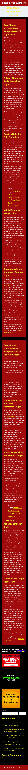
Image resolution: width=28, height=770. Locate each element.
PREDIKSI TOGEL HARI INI (16, 767)
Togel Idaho (12, 94)
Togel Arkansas (11, 416)
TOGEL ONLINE (7, 21)
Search (4, 710)
